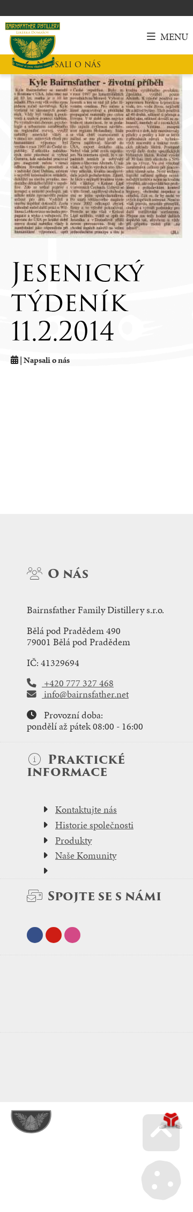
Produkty (73, 840)
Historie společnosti (94, 825)
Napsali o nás (68, 64)
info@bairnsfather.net (85, 694)
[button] (167, 36)
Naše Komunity (85, 855)
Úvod (32, 46)
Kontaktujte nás (86, 809)
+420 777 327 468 (78, 683)
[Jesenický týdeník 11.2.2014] (96, 156)
